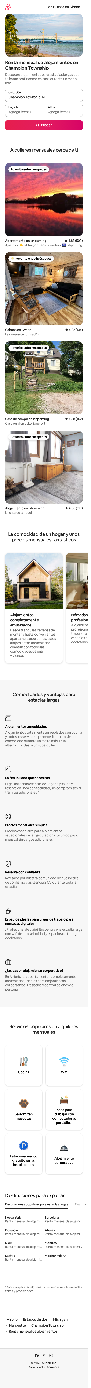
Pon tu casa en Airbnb (63, 7)
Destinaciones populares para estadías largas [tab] (36, 1204)
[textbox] (24, 112)
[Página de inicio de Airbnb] (8, 7)
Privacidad (35, 1367)
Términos (53, 1367)
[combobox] (43, 97)
